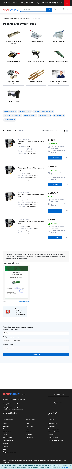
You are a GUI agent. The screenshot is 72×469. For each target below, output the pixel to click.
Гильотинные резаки (36, 41)
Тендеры (6, 443)
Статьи (28, 432)
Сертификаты (30, 426)
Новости (28, 429)
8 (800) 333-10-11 (57, 2)
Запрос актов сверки (9, 452)
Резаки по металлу (13, 61)
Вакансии (51, 434)
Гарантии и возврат (54, 429)
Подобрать (36, 354)
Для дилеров (7, 432)
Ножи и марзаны (36, 81)
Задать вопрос (58, 403)
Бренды (5, 446)
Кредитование (7, 437)
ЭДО (4, 449)
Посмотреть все (24, 301)
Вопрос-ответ (52, 423)
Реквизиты (51, 426)
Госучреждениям (8, 440)
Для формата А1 (29, 115)
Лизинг (5, 434)
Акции (5, 423)
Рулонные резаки (13, 101)
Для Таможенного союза (55, 440)
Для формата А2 (44, 115)
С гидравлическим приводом (42, 111)
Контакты (29, 434)
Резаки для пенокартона (36, 61)
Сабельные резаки (58, 41)
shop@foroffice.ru (12, 413)
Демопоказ (29, 437)
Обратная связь (53, 437)
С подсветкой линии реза (12, 115)
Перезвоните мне (58, 394)
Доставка (6, 426)
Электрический (8, 119)
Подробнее (64, 467)
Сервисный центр (53, 432)
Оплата (5, 429)
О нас (27, 423)
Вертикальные (57, 115)
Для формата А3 (9, 111)
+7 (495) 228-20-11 (45, 2)
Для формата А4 (24, 111)
